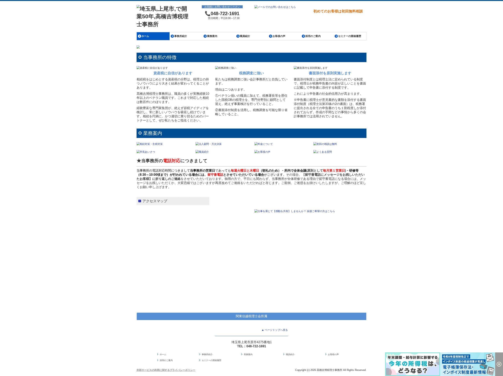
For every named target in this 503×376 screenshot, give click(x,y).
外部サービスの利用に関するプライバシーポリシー (166, 370)
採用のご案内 (313, 36)
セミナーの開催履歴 (349, 36)
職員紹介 (245, 36)
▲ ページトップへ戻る (275, 329)
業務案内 (212, 36)
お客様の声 (279, 36)
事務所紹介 (180, 36)
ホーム (145, 36)
